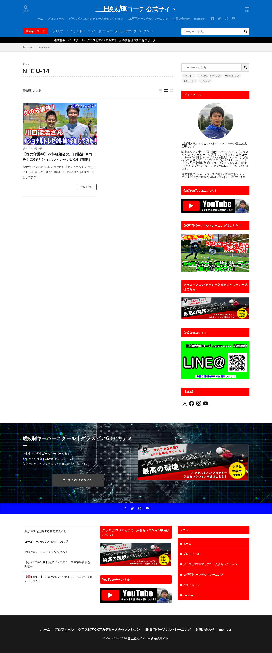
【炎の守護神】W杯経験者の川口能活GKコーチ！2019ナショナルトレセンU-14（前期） (59, 157)
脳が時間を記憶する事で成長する (45, 531)
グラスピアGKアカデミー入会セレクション (96, 18)
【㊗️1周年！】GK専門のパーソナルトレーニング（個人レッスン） (58, 579)
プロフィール (56, 18)
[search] (245, 31)
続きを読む (86, 186)
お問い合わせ (181, 18)
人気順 (37, 90)
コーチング (145, 31)
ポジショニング (108, 31)
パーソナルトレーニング (81, 31)
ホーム (39, 18)
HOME (29, 47)
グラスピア (57, 31)
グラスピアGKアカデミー (78, 480)
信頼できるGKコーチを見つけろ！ (46, 551)
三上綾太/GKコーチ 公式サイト (136, 9)
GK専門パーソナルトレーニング (148, 18)
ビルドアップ (128, 31)
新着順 (27, 90)
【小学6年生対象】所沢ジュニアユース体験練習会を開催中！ (57, 564)
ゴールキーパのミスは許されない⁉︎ (46, 541)
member (199, 18)
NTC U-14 (44, 47)
